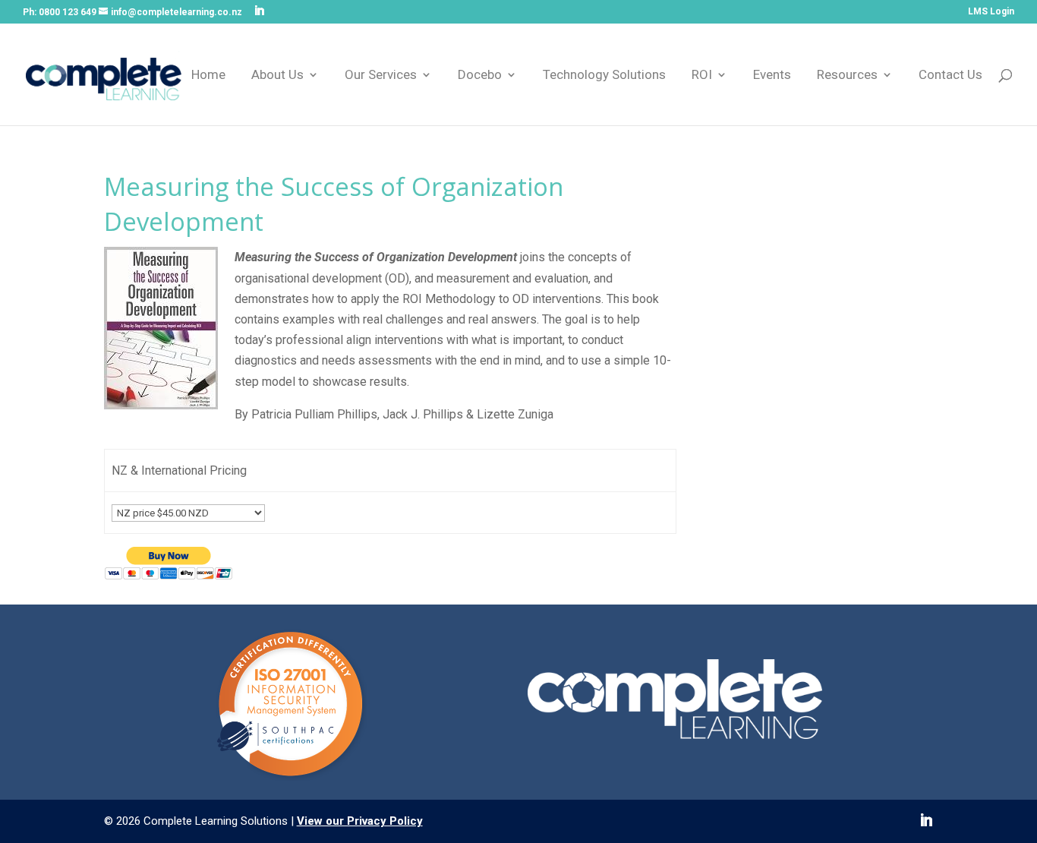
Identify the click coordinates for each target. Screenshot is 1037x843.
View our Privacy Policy (360, 821)
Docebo (480, 75)
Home (208, 75)
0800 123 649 (67, 12)
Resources (847, 75)
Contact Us (950, 75)
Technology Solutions (604, 75)
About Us (277, 75)
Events (772, 75)
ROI (702, 75)
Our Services (381, 75)
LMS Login (991, 12)
